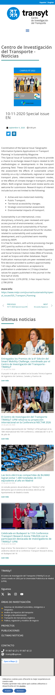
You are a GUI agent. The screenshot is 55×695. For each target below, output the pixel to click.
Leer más (5, 380)
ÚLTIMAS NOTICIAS (12, 635)
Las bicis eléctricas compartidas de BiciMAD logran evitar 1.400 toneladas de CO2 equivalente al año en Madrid (25, 477)
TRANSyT (6, 570)
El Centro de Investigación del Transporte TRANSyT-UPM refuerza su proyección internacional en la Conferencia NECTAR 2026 (26, 419)
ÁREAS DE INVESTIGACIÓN (16, 601)
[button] (27, 30)
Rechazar (20, 691)
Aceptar (8, 691)
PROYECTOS (7, 625)
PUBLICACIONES (10, 630)
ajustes (22, 686)
